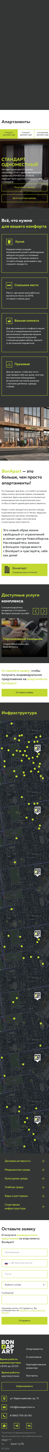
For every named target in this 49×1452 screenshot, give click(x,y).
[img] (25, 53)
